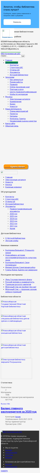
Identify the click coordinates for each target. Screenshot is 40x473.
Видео (12, 104)
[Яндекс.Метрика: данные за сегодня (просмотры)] (5, 403)
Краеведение (15, 101)
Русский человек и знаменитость (19, 282)
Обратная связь (11, 126)
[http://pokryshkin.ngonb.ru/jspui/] (16, 378)
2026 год (13, 214)
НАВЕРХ (4, 471)
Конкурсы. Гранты (18, 118)
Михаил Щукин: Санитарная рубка (20, 267)
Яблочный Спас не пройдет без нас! (20, 287)
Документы (15, 72)
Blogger (8, 457)
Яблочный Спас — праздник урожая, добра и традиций (21, 290)
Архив (12, 228)
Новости (13, 106)
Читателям (9, 77)
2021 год (13, 226)
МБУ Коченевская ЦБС (10, 53)
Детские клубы (11, 240)
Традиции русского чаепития (18, 284)
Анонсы (8, 184)
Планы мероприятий (19, 111)
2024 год (13, 218)
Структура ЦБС (16, 67)
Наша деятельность (13, 109)
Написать (17, 22)
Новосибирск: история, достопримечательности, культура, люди (21, 257)
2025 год (13, 216)
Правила (13, 84)
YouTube (9, 455)
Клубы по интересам (19, 94)
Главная (8, 60)
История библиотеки (19, 75)
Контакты (14, 65)
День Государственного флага (18, 279)
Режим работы (16, 82)
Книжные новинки (13, 187)
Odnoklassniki (11, 452)
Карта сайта (10, 123)
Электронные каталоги (20, 99)
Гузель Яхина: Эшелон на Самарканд (21, 270)
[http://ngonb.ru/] (16, 314)
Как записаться (16, 79)
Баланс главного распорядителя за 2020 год (18, 410)
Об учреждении (11, 63)
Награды (13, 116)
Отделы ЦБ (15, 70)
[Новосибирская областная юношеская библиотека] (16, 343)
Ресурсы (8, 97)
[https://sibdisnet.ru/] (16, 328)
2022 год (13, 223)
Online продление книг (20, 87)
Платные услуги (16, 89)
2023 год (13, 221)
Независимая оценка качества (23, 121)
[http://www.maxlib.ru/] (16, 357)
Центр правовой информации (23, 92)
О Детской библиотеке (15, 238)
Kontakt (8, 450)
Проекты (14, 113)
